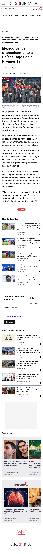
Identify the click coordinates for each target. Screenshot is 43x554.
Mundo (24, 15)
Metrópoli (16, 15)
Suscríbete (9, 322)
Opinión (33, 15)
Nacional (6, 15)
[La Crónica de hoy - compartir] (40, 234)
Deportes (6, 32)
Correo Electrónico (11, 307)
